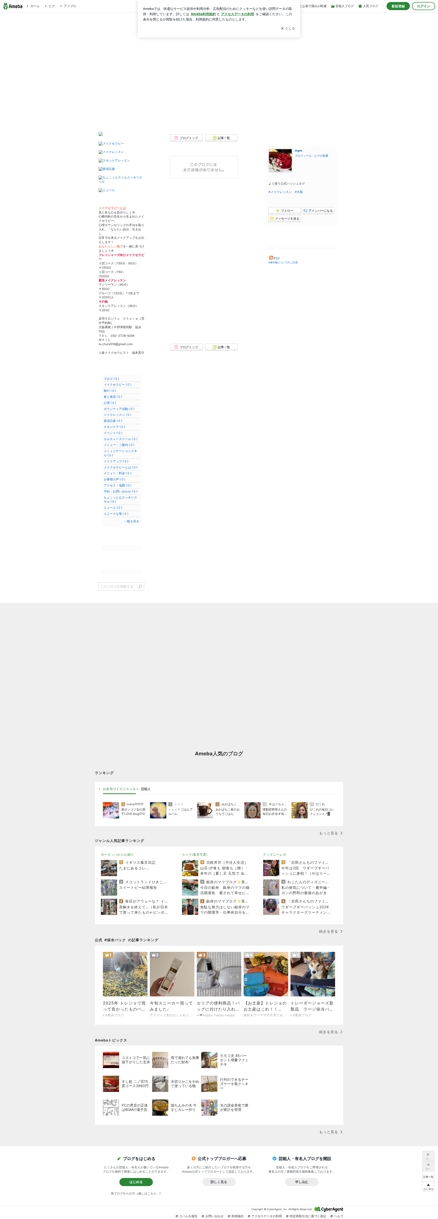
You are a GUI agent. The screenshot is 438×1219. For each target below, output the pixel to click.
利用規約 (237, 1216)
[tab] (119, 789)
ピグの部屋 (321, 156)
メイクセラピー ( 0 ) (117, 384)
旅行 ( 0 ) (110, 390)
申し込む (301, 1182)
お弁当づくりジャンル (119, 789)
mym (298, 150)
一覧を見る (131, 521)
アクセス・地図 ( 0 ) (117, 485)
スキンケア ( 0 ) (114, 427)
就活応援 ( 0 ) (113, 421)
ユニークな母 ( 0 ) (116, 514)
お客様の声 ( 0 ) (114, 479)
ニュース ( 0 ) (113, 507)
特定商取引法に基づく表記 (308, 1216)
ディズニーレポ (274, 854)
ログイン (423, 6)
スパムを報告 (188, 1216)
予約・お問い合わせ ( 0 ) (120, 491)
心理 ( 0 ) (110, 403)
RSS (276, 258)
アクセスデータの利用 (266, 1216)
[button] (428, 1186)
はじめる (136, 1182)
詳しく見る (219, 1182)
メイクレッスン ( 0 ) (117, 415)
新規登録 (398, 6)
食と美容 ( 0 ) (113, 397)
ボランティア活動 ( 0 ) (119, 409)
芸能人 (146, 789)
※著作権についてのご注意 (283, 262)
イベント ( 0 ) (113, 433)
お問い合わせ (214, 1216)
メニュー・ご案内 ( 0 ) (119, 445)
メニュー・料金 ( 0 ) (117, 473)
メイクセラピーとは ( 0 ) (120, 467)
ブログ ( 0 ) (111, 379)
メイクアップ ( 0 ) (116, 461)
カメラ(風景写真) (195, 854)
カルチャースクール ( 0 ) (120, 439)
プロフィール (303, 156)
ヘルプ (338, 1216)
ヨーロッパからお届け (117, 854)
